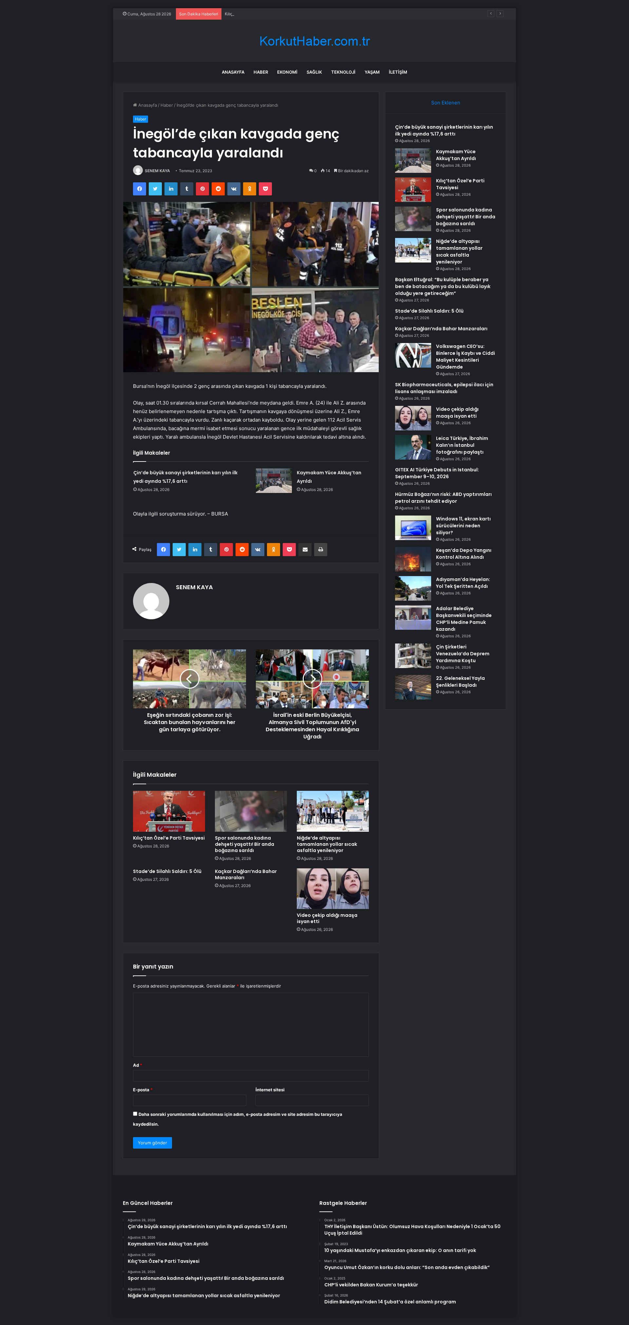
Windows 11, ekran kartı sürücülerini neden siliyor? (463, 526)
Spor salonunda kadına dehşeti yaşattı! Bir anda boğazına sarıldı (244, 844)
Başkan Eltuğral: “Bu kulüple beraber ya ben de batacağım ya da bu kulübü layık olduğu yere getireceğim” (442, 286)
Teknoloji (343, 72)
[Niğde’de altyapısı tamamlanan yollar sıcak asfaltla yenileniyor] (333, 811)
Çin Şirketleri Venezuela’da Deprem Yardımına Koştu (462, 654)
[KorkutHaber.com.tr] (314, 41)
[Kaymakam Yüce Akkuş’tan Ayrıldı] (274, 480)
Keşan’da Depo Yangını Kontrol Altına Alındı (463, 553)
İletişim (398, 72)
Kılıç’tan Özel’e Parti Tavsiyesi (254, 13)
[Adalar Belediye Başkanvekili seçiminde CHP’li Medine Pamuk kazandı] (413, 617)
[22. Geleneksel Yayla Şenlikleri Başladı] (413, 687)
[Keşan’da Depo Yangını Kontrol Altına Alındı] (413, 559)
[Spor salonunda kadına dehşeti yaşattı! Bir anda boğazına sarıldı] (251, 811)
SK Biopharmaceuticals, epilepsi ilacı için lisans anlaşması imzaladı (444, 388)
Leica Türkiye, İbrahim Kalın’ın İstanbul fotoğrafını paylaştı (462, 445)
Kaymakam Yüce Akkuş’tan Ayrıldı (456, 155)
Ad (137, 1065)
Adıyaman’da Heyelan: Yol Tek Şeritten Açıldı (463, 583)
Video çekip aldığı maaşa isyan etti (327, 918)
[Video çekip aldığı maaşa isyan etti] (333, 888)
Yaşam (372, 72)
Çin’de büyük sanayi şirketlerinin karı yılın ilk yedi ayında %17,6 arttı (444, 130)
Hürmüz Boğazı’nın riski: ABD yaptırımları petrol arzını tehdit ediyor (443, 497)
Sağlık (314, 72)
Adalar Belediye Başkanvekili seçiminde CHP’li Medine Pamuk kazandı (464, 618)
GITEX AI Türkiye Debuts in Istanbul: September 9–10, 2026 (437, 473)
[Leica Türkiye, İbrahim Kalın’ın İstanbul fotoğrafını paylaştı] (413, 447)
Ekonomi (287, 72)
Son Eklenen (445, 103)
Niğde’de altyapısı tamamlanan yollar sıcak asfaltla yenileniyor (327, 844)
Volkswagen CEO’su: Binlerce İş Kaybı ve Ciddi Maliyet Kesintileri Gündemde (465, 356)
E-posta (143, 1089)
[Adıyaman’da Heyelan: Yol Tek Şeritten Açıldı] (413, 588)
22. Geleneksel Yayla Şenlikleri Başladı (460, 681)
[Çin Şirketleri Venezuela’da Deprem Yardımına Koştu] (413, 656)
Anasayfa (233, 72)
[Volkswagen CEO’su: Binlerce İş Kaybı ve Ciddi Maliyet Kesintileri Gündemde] (413, 355)
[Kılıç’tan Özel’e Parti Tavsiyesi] (169, 811)
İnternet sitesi (270, 1089)
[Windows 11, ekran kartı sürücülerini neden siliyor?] (413, 528)
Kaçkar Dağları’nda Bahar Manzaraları (246, 874)
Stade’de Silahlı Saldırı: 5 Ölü (167, 871)
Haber (261, 72)
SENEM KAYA (157, 170)
